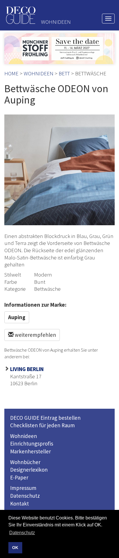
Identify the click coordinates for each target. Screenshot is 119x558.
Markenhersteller (30, 451)
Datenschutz (25, 495)
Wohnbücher (25, 462)
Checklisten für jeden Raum (42, 425)
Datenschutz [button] (22, 532)
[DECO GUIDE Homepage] (20, 15)
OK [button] (15, 547)
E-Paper (19, 477)
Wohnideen (23, 435)
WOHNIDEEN (38, 73)
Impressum (23, 487)
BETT (64, 73)
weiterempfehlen (35, 334)
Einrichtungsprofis (31, 443)
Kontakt (19, 503)
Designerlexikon (29, 469)
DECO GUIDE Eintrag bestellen (45, 417)
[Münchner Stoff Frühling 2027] (59, 48)
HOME (11, 73)
